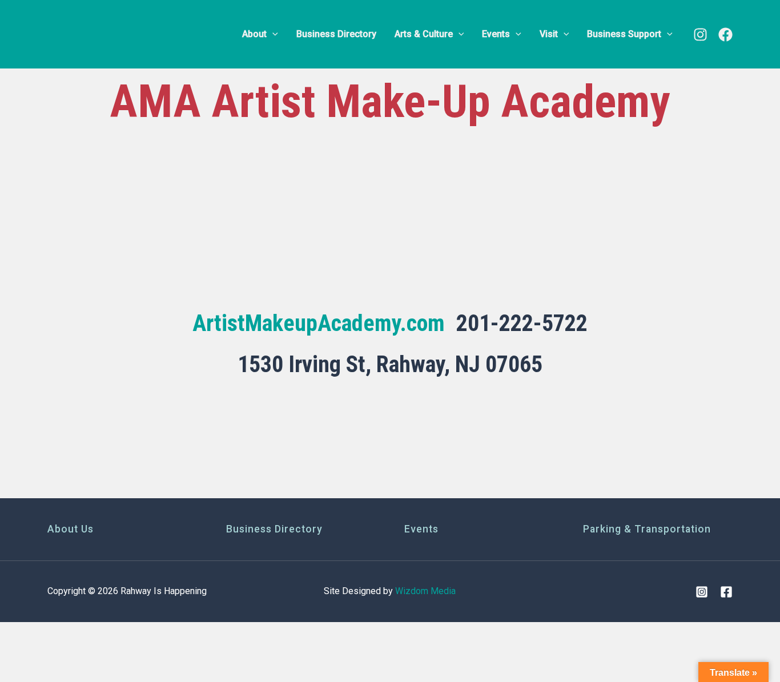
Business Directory (274, 529)
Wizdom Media (425, 591)
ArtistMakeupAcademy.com (318, 323)
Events (421, 529)
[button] (272, 34)
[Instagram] (700, 34)
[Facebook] (725, 34)
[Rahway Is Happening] (118, 33)
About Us (70, 529)
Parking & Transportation (647, 529)
